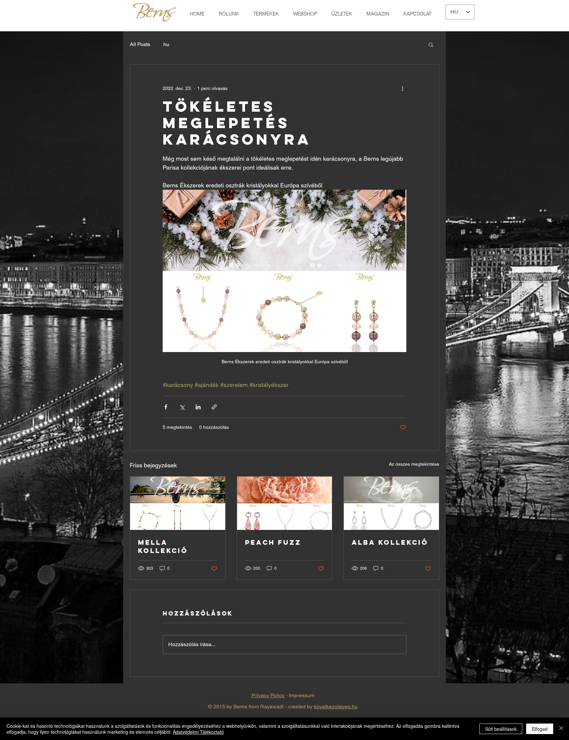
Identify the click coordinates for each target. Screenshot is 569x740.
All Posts (140, 44)
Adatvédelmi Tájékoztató (198, 731)
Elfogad (540, 729)
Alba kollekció (390, 542)
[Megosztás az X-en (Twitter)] (182, 407)
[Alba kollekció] (391, 503)
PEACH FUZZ (273, 542)
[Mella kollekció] (177, 503)
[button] (431, 44)
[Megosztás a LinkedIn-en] (198, 407)
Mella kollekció (163, 546)
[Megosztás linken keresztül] (214, 407)
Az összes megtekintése (414, 464)
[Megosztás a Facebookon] (166, 407)
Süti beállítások (501, 729)
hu (166, 44)
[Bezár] (561, 729)
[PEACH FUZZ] (284, 503)
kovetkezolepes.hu (336, 706)
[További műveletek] (402, 88)
